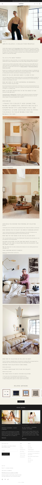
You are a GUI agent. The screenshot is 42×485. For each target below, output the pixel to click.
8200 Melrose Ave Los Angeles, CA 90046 (10, 472)
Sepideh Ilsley (13, 94)
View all (21, 401)
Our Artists (30, 447)
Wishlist (29, 461)
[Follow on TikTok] (8, 479)
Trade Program (31, 449)
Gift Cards (22, 451)
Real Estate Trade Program (33, 456)
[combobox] (37, 3)
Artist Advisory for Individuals (34, 451)
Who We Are (30, 460)
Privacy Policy (22, 453)
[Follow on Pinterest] (5, 479)
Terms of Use (22, 455)
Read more (4, 437)
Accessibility (22, 456)
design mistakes (24, 66)
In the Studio (25, 425)
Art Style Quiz (22, 449)
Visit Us (29, 458)
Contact (21, 447)
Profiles (4, 41)
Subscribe (5, 454)
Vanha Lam (5, 252)
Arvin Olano (17, 48)
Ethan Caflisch (10, 167)
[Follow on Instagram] (2, 479)
